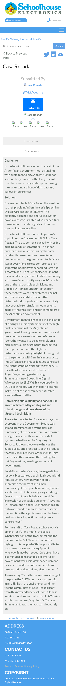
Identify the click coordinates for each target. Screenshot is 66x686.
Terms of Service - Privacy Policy (22, 666)
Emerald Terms (16, 618)
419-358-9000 (55, 20)
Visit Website (34, 92)
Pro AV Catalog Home (14, 39)
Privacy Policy (30, 618)
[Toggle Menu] (61, 30)
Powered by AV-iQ (46, 618)
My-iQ (37, 39)
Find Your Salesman (15, 20)
